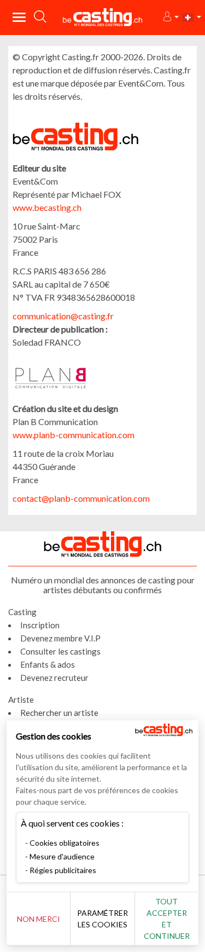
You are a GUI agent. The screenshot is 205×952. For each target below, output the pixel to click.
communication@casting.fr (63, 316)
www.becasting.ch (47, 207)
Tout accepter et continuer (167, 918)
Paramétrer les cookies (102, 918)
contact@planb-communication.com (81, 498)
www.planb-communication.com (73, 434)
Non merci (38, 919)
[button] (170, 17)
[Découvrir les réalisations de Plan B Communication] (67, 378)
